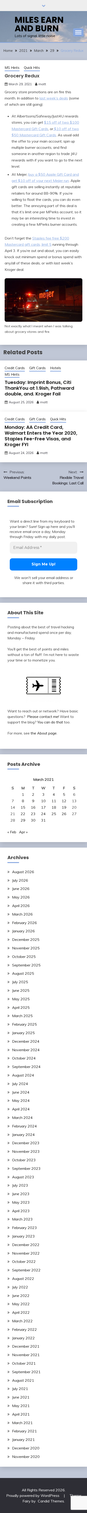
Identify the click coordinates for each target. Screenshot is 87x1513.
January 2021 (23, 1439)
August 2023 (23, 1177)
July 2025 (20, 982)
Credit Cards (15, 368)
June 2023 (20, 1193)
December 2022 (25, 1244)
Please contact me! (43, 716)
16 (33, 807)
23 (33, 813)
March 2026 (22, 914)
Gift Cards (37, 368)
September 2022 (26, 1270)
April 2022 (21, 1312)
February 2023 (24, 1227)
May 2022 (21, 1304)
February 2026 (24, 922)
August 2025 (23, 973)
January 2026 (23, 931)
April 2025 (21, 1007)
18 (54, 807)
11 (54, 801)
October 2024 (24, 1058)
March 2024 (22, 1117)
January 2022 (23, 1338)
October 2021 (24, 1363)
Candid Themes (51, 1501)
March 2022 (22, 1321)
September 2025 (26, 965)
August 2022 (23, 1278)
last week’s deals (53, 98)
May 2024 (21, 1100)
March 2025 (22, 1015)
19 (64, 807)
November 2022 (26, 1253)
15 (23, 807)
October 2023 (24, 1160)
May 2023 (21, 1202)
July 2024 (20, 1083)
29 (23, 820)
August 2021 (23, 1380)
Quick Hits (32, 67)
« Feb (11, 832)
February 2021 (24, 1431)
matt (42, 84)
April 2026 (21, 905)
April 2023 (21, 1211)
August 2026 (23, 871)
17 (43, 807)
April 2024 (21, 1109)
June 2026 (20, 888)
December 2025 (25, 939)
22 (23, 813)
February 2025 (24, 1024)
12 (64, 801)
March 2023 (22, 1219)
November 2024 (26, 1050)
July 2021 (20, 1388)
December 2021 (25, 1346)
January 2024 (23, 1134)
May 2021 (21, 1405)
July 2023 (20, 1185)
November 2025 (26, 948)
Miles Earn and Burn (39, 24)
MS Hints (12, 67)
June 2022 (20, 1295)
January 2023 (23, 1236)
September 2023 (26, 1168)
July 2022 (20, 1287)
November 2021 (26, 1354)
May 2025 (21, 999)
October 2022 (24, 1261)
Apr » (23, 832)
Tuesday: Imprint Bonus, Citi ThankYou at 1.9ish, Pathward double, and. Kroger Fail (39, 388)
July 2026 (20, 880)
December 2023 (25, 1143)
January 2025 (23, 1032)
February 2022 (24, 1329)
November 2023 (26, 1151)
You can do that (50, 722)
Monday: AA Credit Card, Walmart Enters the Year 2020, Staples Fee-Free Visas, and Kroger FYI (41, 436)
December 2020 (25, 1448)
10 (43, 801)
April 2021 (21, 1414)
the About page (44, 733)
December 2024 (25, 1041)
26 (64, 813)
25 (54, 813)
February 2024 (24, 1126)
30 (33, 820)
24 (43, 813)
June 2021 (20, 1397)
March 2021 (22, 1422)
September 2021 (26, 1372)
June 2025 (20, 990)
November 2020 (26, 1456)
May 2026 (21, 897)
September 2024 (26, 1066)
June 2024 (20, 1092)
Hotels (55, 368)
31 (43, 820)
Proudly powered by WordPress (33, 1495)
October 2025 (24, 956)
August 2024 (23, 1075)
